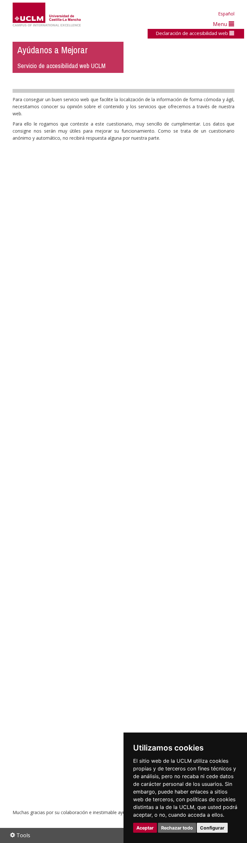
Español (226, 14)
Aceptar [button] (145, 827)
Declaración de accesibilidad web (192, 33)
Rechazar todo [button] (177, 827)
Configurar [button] (212, 827)
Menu (221, 24)
